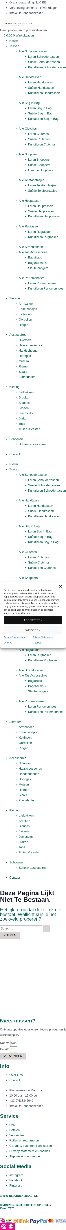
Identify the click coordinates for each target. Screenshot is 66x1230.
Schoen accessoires (33, 444)
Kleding (14, 387)
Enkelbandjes (28, 309)
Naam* (5, 1043)
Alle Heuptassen (30, 200)
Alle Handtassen (30, 77)
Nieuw (13, 41)
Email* (5, 1049)
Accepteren (33, 620)
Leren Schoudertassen (43, 56)
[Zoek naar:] (25, 928)
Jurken (23, 418)
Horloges (25, 356)
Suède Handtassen (41, 87)
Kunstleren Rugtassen (43, 237)
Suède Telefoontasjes (42, 190)
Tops (22, 424)
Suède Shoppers (39, 165)
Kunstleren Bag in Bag (43, 118)
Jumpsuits (26, 413)
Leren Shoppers (39, 159)
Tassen (14, 46)
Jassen (24, 408)
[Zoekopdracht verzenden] (46, 928)
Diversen (25, 340)
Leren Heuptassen (40, 206)
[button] (60, 586)
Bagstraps (35, 257)
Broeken (24, 397)
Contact (14, 454)
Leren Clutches (38, 134)
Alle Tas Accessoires (33, 252)
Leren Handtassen (40, 82)
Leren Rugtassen (39, 231)
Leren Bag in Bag (40, 108)
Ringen (23, 325)
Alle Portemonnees (32, 278)
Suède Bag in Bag (40, 113)
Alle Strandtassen (31, 247)
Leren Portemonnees (42, 283)
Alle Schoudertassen (33, 51)
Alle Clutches (28, 128)
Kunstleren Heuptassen (44, 216)
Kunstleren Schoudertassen (47, 67)
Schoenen (16, 439)
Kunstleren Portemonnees (45, 288)
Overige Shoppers (40, 170)
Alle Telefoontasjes (31, 180)
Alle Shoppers (28, 154)
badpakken (26, 392)
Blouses (24, 403)
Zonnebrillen (27, 377)
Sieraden (15, 298)
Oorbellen (25, 319)
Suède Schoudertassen (44, 62)
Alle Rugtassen (29, 226)
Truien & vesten (29, 429)
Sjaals (23, 371)
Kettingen (25, 314)
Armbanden (26, 303)
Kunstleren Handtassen (44, 93)
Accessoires (17, 334)
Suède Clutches (39, 139)
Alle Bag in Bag (29, 103)
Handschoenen (29, 350)
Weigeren (33, 630)
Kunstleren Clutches (42, 144)
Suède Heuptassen (41, 211)
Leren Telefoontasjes (42, 185)
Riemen (24, 366)
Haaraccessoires (30, 345)
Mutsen (24, 361)
